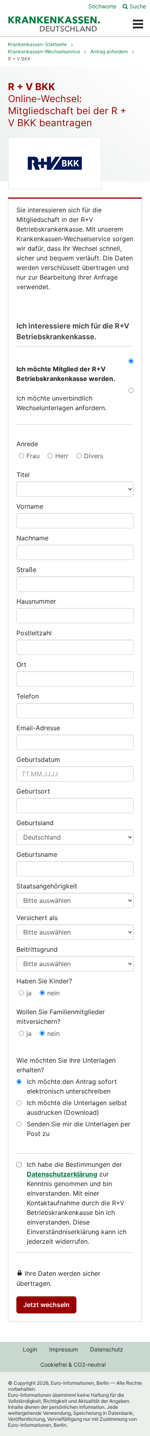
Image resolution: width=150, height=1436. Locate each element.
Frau (33, 456)
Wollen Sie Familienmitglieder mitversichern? (60, 1016)
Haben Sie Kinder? (44, 981)
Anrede (27, 444)
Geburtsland (35, 823)
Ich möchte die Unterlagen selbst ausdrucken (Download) (77, 1107)
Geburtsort (33, 791)
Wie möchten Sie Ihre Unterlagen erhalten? (66, 1065)
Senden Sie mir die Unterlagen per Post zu (78, 1129)
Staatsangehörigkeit (46, 886)
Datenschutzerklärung (62, 1174)
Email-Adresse (38, 728)
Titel (23, 475)
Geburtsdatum (38, 759)
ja (29, 993)
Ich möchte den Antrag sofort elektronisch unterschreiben (72, 1086)
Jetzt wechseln (46, 1305)
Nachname (32, 538)
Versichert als (37, 918)
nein (53, 993)
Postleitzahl (34, 633)
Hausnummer (36, 601)
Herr (61, 456)
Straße (26, 570)
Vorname (29, 506)
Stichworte (102, 6)
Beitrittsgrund (37, 949)
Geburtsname (36, 854)
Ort (21, 665)
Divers (93, 456)
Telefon (27, 696)
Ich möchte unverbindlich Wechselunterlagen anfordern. (61, 403)
